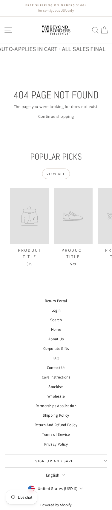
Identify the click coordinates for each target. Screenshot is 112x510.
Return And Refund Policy (56, 424)
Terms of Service (56, 434)
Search (56, 319)
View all (56, 173)
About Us (56, 338)
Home (56, 329)
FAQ (56, 358)
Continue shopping (56, 116)
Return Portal (56, 300)
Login (56, 310)
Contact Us (56, 367)
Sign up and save (54, 461)
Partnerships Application (56, 405)
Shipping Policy (56, 415)
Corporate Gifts (56, 348)
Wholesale (56, 396)
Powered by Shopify (56, 505)
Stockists (55, 386)
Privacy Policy (56, 444)
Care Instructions (56, 377)
